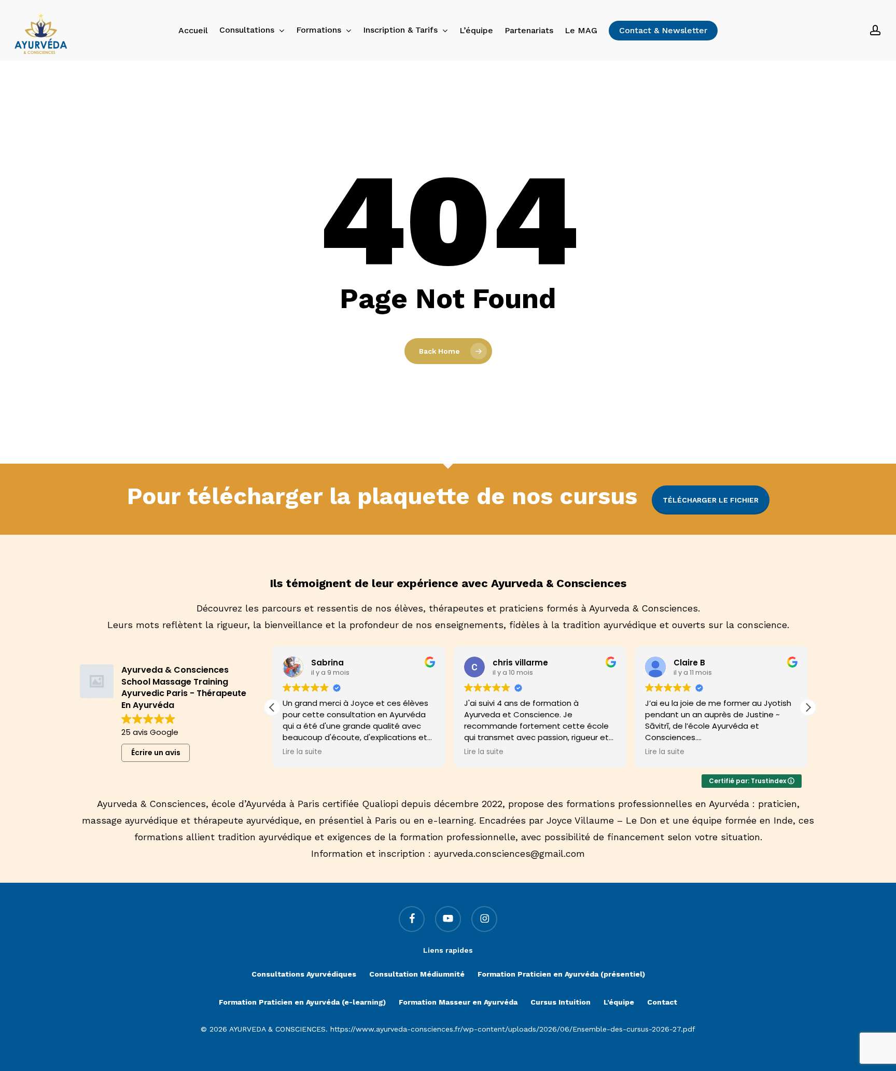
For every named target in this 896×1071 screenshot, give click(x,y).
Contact (662, 1002)
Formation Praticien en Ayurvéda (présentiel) (561, 974)
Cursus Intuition (560, 1002)
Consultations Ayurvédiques (303, 974)
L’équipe (619, 1002)
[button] (808, 707)
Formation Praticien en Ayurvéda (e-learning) (302, 1002)
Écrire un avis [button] (155, 752)
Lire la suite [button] (302, 752)
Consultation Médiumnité (417, 974)
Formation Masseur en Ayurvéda (458, 1002)
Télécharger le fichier (711, 500)
